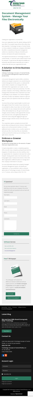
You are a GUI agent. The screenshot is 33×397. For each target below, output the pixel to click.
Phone (5, 213)
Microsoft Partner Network (10, 248)
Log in (16, 378)
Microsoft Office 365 (9, 246)
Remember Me (7, 374)
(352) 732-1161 (17, 8)
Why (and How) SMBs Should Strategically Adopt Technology (14, 320)
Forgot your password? (7, 383)
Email (5, 207)
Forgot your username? (7, 381)
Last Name (6, 201)
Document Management (10, 250)
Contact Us (16, 234)
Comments (6, 219)
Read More (7, 331)
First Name (6, 195)
